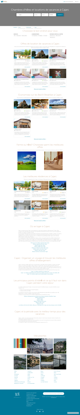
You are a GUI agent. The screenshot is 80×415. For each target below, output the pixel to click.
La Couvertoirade (31, 383)
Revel (55, 372)
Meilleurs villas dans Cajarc (40, 250)
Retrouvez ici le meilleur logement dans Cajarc (40, 242)
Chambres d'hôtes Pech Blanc (37, 109)
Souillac (42, 378)
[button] (36, 411)
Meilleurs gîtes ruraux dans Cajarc (40, 249)
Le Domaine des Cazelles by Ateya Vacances (22, 59)
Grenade (16, 375)
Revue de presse (29, 400)
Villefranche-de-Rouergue (19, 381)
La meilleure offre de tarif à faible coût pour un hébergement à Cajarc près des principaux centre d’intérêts (40, 305)
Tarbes (29, 375)
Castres (55, 381)
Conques (42, 380)
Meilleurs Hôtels (40, 300)
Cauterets (29, 371)
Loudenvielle (30, 372)
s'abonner (61, 393)
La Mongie (43, 375)
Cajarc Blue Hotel (53, 191)
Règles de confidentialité (31, 395)
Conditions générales (30, 397)
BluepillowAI (28, 405)
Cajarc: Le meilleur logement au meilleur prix (40, 271)
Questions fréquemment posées (32, 398)
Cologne (42, 377)
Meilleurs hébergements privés (40, 301)
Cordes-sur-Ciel (31, 377)
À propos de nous (30, 394)
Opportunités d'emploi (30, 402)
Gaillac (29, 374)
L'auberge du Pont (17, 210)
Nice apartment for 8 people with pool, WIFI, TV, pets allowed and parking (63, 59)
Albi (15, 372)
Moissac (29, 381)
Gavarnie (16, 377)
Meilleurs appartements (40, 297)
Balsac (42, 371)
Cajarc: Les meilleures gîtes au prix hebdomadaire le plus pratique (40, 274)
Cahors (42, 372)
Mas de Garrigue (35, 59)
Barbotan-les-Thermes (18, 383)
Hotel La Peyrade (35, 191)
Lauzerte (55, 378)
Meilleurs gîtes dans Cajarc (40, 245)
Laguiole (16, 380)
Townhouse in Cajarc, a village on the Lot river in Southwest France (61, 109)
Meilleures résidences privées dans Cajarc (40, 247)
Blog (27, 401)
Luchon (15, 378)
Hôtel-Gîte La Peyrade (54, 210)
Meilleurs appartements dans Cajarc (40, 244)
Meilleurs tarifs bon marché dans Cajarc (40, 251)
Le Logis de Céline (35, 210)
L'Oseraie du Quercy (17, 129)
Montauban (16, 374)
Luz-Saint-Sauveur (44, 381)
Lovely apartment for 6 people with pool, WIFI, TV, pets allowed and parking (27, 79)
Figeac (42, 374)
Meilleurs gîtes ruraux (40, 302)
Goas (55, 375)
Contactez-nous (29, 404)
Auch (55, 380)
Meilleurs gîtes (40, 298)
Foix (28, 380)
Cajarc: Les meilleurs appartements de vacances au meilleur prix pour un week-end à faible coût (40, 272)
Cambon (55, 377)
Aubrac (29, 378)
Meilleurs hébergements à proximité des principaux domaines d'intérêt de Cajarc (40, 296)
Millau (15, 371)
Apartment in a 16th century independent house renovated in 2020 (61, 79)
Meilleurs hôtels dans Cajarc (40, 246)
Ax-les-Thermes (57, 371)
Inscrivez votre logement (31, 392)
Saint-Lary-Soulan (57, 374)
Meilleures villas (40, 303)
